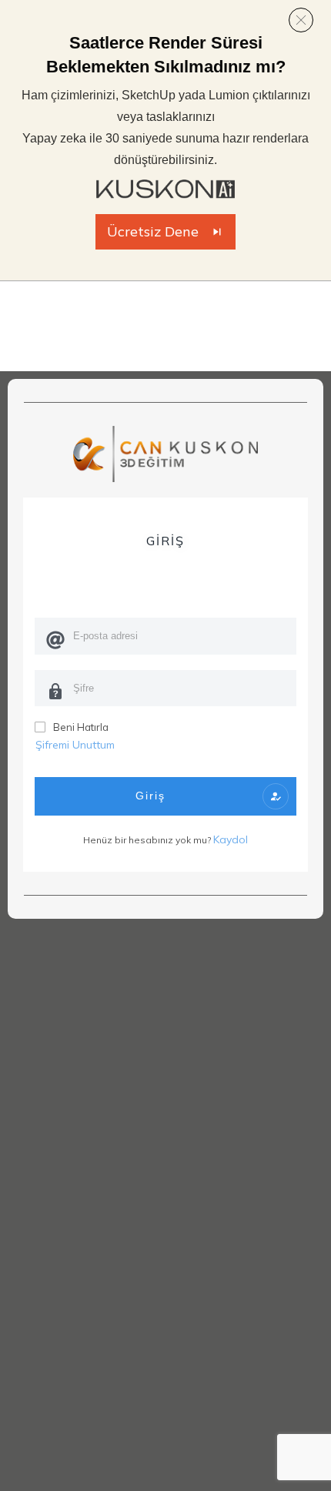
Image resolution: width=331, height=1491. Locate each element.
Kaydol (230, 839)
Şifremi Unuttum (75, 745)
